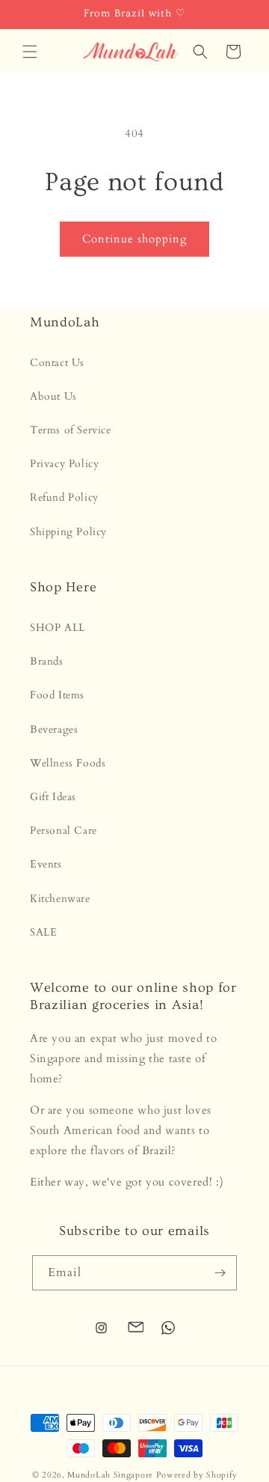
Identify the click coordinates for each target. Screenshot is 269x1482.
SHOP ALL (57, 627)
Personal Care (63, 830)
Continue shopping (134, 238)
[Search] (200, 51)
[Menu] (29, 51)
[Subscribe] (219, 1272)
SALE (43, 932)
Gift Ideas (53, 797)
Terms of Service (70, 430)
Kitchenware (60, 898)
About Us (53, 396)
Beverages (54, 729)
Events (46, 864)
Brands (47, 661)
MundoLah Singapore (110, 1475)
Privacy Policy (64, 464)
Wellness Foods (67, 763)
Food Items (57, 695)
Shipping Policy (68, 532)
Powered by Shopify (197, 1475)
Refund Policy (64, 497)
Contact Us (57, 363)
